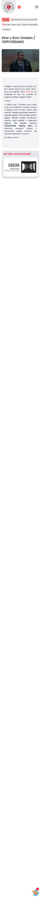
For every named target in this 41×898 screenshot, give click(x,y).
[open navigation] (36, 7)
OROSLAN (29, 91)
